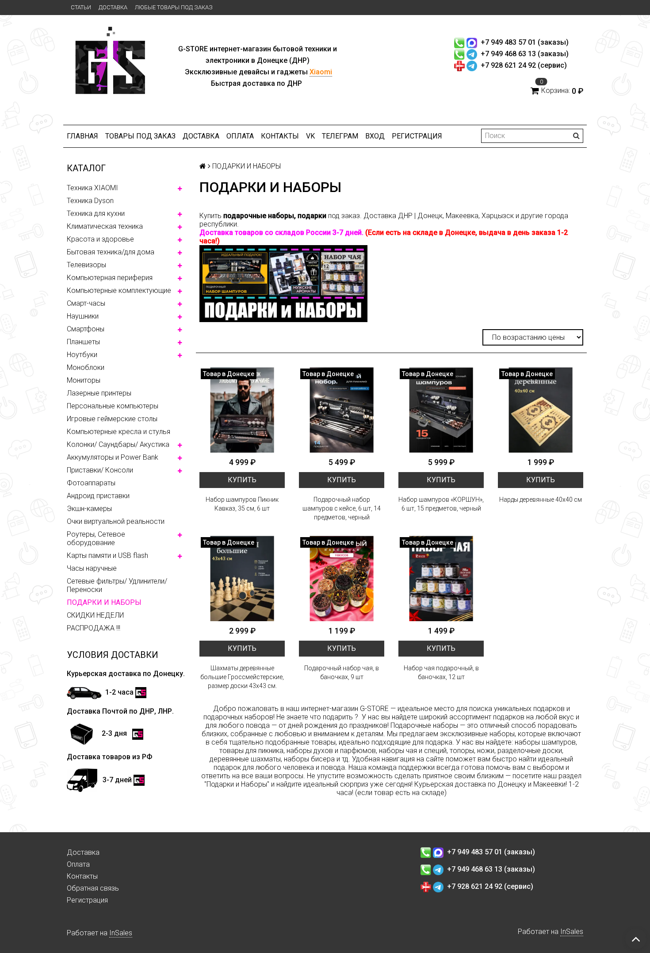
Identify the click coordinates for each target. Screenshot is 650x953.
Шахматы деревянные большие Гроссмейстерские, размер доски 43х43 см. (242, 677)
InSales (120, 933)
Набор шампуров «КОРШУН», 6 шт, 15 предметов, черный (441, 504)
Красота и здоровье (100, 239)
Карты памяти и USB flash (107, 555)
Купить (242, 480)
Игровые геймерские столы (112, 419)
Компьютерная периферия (110, 277)
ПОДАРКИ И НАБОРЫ (104, 602)
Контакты (280, 136)
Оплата (240, 136)
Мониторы (83, 380)
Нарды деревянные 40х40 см (540, 499)
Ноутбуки (82, 354)
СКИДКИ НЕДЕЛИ (95, 615)
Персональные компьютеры (112, 406)
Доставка (113, 7)
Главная (82, 136)
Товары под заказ (140, 136)
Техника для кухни (96, 213)
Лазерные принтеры (99, 393)
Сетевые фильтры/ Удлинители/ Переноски (117, 585)
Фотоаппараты (91, 483)
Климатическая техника (105, 226)
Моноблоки (85, 367)
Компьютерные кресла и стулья (118, 431)
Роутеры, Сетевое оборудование (96, 538)
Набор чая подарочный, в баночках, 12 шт (441, 672)
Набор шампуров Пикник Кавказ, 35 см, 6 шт (242, 504)
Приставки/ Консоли (100, 470)
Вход (375, 136)
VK (310, 136)
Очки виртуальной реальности (115, 521)
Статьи (81, 7)
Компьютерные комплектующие (119, 290)
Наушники (83, 316)
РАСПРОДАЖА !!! (93, 628)
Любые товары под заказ (174, 7)
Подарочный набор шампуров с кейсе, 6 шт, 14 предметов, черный (341, 508)
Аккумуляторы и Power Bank (112, 457)
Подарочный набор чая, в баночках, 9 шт (341, 672)
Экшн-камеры (89, 508)
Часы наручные (92, 568)
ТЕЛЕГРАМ (340, 136)
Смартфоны (85, 329)
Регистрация (417, 136)
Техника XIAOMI (92, 188)
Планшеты (83, 342)
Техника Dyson (90, 200)
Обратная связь (93, 888)
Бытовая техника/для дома (110, 252)
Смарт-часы (86, 303)
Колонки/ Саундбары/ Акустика (118, 444)
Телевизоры (86, 265)
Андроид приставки (98, 496)
